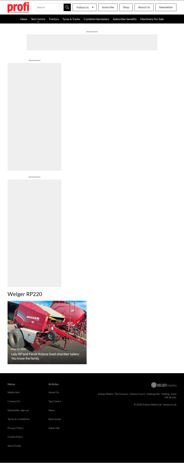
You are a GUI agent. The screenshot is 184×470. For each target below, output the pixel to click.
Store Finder (14, 445)
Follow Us (83, 7)
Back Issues (55, 419)
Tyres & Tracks (71, 19)
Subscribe (108, 7)
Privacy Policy (16, 427)
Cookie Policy (15, 436)
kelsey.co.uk (169, 404)
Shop (126, 7)
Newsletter (166, 7)
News (23, 19)
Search (67, 7)
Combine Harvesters (96, 19)
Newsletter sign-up (18, 410)
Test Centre (38, 19)
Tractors (54, 19)
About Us (144, 7)
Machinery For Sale (152, 19)
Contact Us (14, 401)
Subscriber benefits (125, 19)
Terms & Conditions (19, 419)
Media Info (14, 392)
